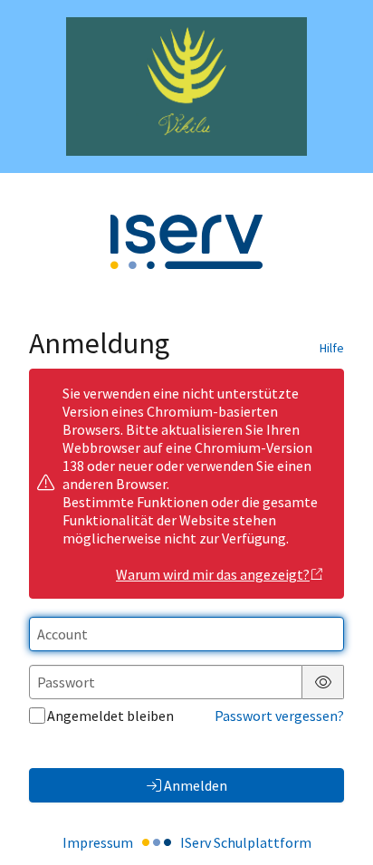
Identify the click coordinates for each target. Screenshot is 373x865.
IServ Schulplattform (245, 842)
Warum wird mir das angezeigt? (213, 574)
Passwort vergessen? (279, 715)
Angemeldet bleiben (110, 715)
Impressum (97, 842)
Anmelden (195, 785)
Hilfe (332, 348)
